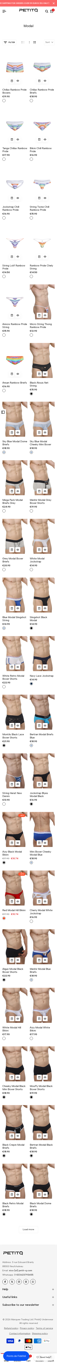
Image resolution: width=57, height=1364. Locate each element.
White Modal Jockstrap (37, 560)
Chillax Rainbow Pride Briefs (42, 91)
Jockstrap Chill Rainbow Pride (10, 208)
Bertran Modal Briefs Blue (41, 736)
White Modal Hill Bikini (11, 1029)
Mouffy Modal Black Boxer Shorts (41, 1088)
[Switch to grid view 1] (29, 42)
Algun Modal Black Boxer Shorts (12, 970)
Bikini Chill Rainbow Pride (41, 150)
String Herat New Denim (12, 795)
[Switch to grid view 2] (34, 42)
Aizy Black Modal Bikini (12, 853)
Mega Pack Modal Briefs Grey (12, 501)
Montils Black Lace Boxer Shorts (13, 736)
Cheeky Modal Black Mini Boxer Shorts (13, 1088)
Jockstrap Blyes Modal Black (39, 795)
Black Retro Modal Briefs (12, 1205)
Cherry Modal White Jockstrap (41, 912)
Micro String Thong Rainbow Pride (41, 326)
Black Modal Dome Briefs (40, 1205)
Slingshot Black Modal (38, 619)
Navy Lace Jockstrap (42, 675)
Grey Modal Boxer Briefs (12, 560)
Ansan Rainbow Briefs (14, 382)
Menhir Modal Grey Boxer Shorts (40, 501)
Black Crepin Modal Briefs (13, 1146)
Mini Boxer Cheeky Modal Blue (40, 853)
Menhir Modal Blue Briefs (40, 970)
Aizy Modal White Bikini (40, 1029)
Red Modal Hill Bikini (13, 910)
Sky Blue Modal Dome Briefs (14, 443)
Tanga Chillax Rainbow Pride (14, 150)
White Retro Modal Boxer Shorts (13, 677)
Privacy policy (27, 1328)
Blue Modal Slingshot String (14, 619)
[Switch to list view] (23, 42)
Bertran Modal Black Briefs (41, 1146)
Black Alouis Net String (39, 384)
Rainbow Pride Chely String (41, 267)
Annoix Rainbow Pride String (14, 326)
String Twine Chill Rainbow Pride (39, 208)
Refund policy (11, 1328)
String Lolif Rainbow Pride (13, 267)
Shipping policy (40, 1333)
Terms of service (44, 1328)
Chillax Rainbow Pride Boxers (14, 91)
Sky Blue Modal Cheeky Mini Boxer (40, 443)
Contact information (19, 1333)
